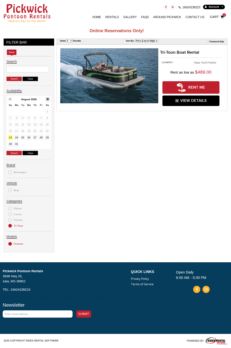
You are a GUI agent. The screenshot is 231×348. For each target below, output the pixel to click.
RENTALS (112, 17)
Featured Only (216, 41)
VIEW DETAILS (193, 100)
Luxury (17, 214)
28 (41, 137)
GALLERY (130, 17)
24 (16, 137)
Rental (11, 52)
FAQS (145, 17)
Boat (16, 190)
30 (10, 144)
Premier (18, 219)
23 (10, 137)
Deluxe (18, 208)
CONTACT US (195, 17)
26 (28, 137)
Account (214, 6)
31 (16, 144)
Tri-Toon (18, 225)
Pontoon (18, 243)
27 (35, 137)
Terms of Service (142, 284)
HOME (96, 17)
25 (22, 137)
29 (47, 137)
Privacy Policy (140, 279)
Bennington (20, 172)
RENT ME (196, 87)
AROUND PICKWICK (167, 17)
